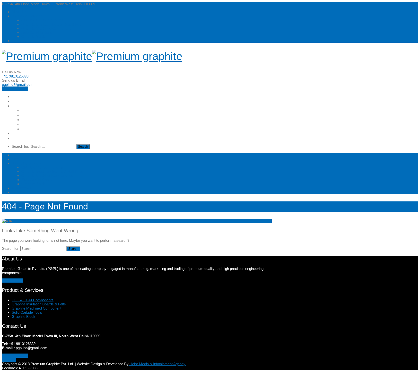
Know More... (12, 280)
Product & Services (27, 16)
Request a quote (15, 89)
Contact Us (21, 41)
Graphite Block (33, 37)
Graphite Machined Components (47, 28)
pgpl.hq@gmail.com (18, 84)
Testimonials (23, 133)
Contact (19, 138)
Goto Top (9, 360)
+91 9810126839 (15, 76)
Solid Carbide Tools (36, 32)
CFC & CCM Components (42, 20)
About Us (19, 12)
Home (17, 96)
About (17, 101)
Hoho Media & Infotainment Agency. (157, 364)
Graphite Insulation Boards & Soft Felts (52, 24)
